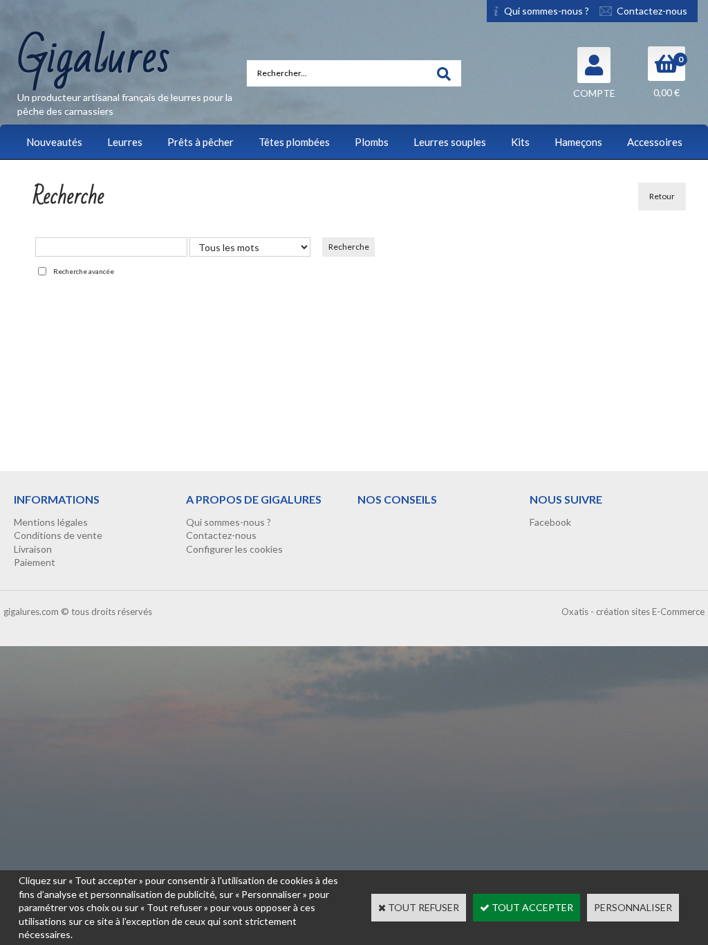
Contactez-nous (221, 535)
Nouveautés (54, 142)
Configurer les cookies (234, 549)
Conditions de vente (58, 535)
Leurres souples (449, 142)
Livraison (33, 549)
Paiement (34, 562)
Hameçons (578, 142)
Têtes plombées (294, 142)
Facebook (550, 522)
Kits (520, 142)
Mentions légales (51, 522)
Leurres (124, 142)
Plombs (372, 142)
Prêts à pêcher (200, 142)
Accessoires (654, 142)
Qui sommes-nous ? (228, 522)
